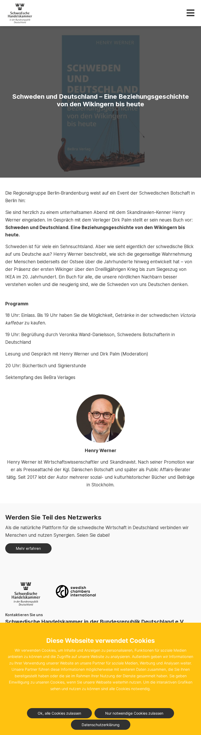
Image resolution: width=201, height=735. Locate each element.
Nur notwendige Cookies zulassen (134, 713)
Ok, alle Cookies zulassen (59, 713)
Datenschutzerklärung (101, 724)
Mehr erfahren (28, 548)
